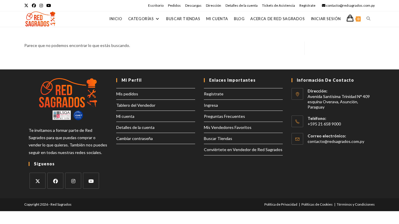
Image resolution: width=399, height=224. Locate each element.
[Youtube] (91, 181)
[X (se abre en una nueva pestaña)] (27, 5)
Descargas (193, 5)
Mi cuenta (125, 116)
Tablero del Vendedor (135, 105)
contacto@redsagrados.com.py (336, 141)
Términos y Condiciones (356, 204)
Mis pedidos (127, 93)
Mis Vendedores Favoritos (227, 127)
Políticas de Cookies (317, 204)
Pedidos (174, 5)
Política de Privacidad (280, 204)
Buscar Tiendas (218, 138)
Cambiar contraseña (134, 138)
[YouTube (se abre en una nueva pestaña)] (49, 5)
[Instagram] (73, 181)
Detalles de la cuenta (241, 5)
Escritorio (156, 5)
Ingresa (211, 105)
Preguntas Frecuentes (224, 116)
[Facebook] (55, 181)
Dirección (213, 5)
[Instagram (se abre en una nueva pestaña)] (41, 5)
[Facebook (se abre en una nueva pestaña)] (34, 5)
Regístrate (307, 5)
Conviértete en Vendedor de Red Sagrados (243, 149)
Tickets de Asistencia (278, 5)
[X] (38, 181)
